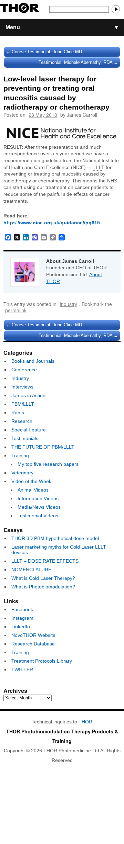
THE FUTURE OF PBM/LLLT (42, 447)
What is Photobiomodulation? (43, 586)
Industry (68, 304)
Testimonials (24, 438)
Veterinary (22, 472)
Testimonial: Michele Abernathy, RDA (78, 62)
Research (21, 421)
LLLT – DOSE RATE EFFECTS (45, 561)
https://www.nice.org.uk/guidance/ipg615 (51, 222)
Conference (24, 369)
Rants (17, 412)
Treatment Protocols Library (41, 661)
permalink (16, 310)
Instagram (22, 618)
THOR (85, 721)
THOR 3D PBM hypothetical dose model (55, 538)
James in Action (28, 395)
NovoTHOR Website (33, 635)
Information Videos (38, 498)
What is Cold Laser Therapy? (43, 578)
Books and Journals (32, 361)
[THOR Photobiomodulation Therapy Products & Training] (20, 9)
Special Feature (28, 429)
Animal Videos (33, 490)
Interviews (22, 387)
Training (20, 455)
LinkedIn (20, 626)
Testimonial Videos (38, 515)
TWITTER (22, 669)
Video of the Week (31, 481)
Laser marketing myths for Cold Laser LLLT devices (58, 549)
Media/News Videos (39, 507)
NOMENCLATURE (31, 569)
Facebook (22, 609)
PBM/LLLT (22, 404)
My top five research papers (48, 464)
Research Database (33, 643)
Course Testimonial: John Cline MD (44, 51)
